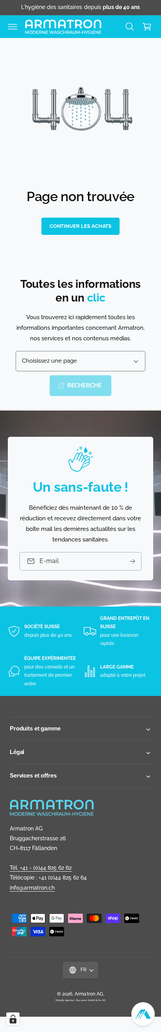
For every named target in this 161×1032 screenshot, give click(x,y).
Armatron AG (89, 994)
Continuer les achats (81, 226)
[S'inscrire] (132, 561)
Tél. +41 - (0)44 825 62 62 (41, 868)
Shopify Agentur (65, 1000)
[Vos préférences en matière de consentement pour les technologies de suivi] (13, 1019)
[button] (12, 26)
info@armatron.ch (32, 888)
